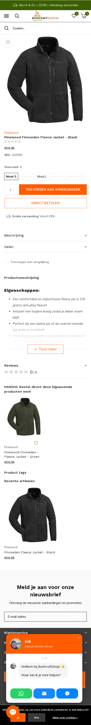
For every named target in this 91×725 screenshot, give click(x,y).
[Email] (44, 693)
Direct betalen (45, 203)
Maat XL (57, 176)
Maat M (27, 176)
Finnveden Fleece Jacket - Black (29, 552)
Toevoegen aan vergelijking (30, 262)
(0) (23, 141)
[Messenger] (67, 693)
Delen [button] (9, 247)
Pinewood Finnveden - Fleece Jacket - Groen (21, 454)
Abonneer (74, 617)
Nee (36, 717)
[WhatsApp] (21, 693)
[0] (83, 16)
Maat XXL (75, 176)
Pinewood (11, 132)
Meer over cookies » (65, 717)
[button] (6, 16)
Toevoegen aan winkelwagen (53, 189)
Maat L (42, 176)
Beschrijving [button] (14, 235)
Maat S (11, 176)
